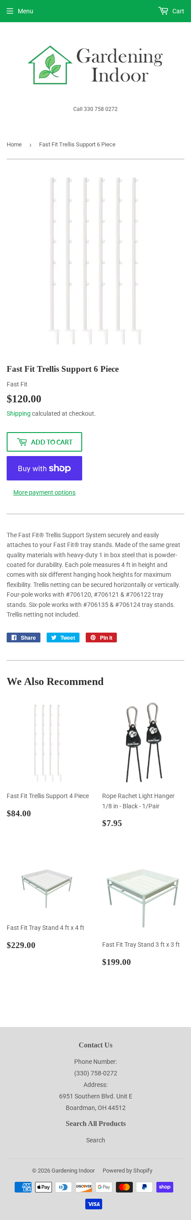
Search (95, 1140)
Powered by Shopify (127, 1170)
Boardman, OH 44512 (96, 1107)
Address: (95, 1084)
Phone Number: (95, 1061)
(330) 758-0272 (95, 1073)
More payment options (44, 492)
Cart (177, 11)
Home (14, 144)
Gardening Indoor (73, 1170)
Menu (25, 11)
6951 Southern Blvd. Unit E (95, 1096)
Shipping (19, 413)
